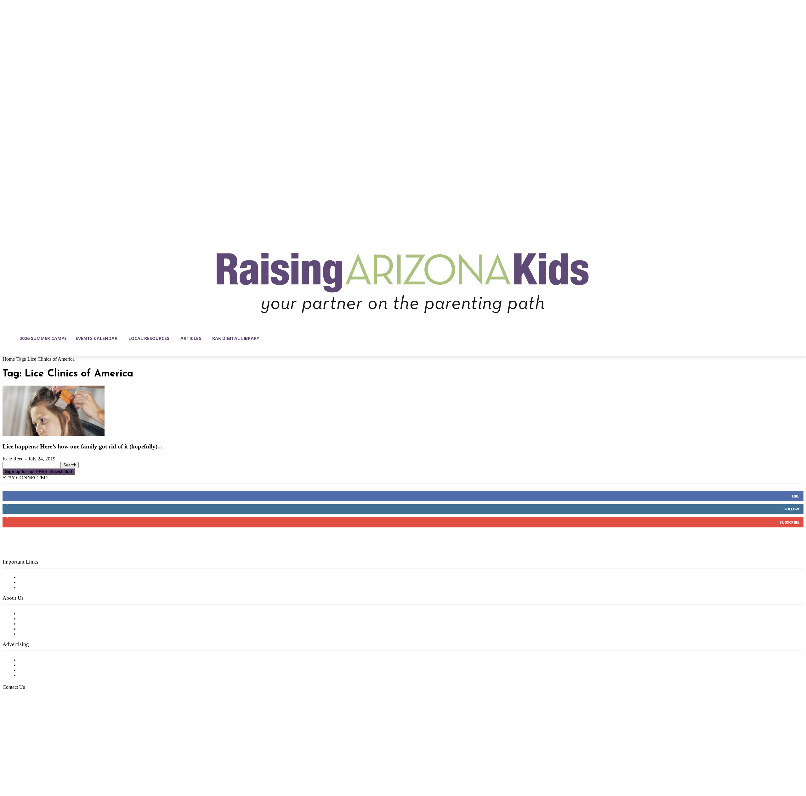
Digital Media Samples (45, 670)
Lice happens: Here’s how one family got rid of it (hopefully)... (82, 446)
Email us (25, 719)
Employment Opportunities (50, 623)
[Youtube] (74, 766)
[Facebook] (8, 766)
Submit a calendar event (47, 634)
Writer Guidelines (38, 629)
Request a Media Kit (42, 665)
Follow (791, 509)
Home (9, 359)
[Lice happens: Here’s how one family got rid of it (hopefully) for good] (54, 434)
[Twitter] (60, 766)
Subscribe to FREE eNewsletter (55, 577)
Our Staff (30, 613)
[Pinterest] (47, 766)
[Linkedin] (34, 766)
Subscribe (789, 522)
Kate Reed (13, 458)
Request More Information (49, 675)
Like (795, 495)
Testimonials (33, 660)
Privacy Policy (34, 587)
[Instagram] (21, 766)
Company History (39, 618)
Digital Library (36, 582)
